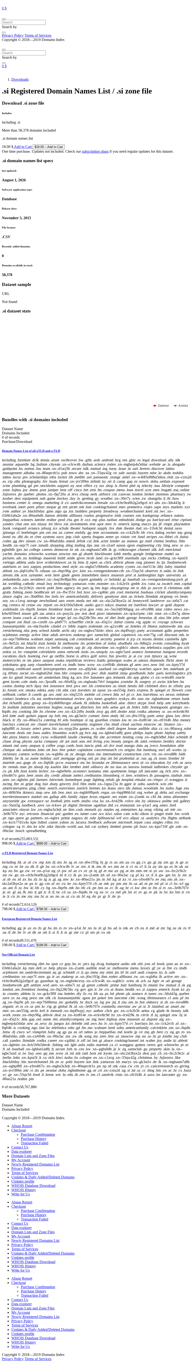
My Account (20, 1160)
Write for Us (20, 1194)
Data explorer (21, 1151)
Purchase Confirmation (38, 1134)
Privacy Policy (13, 35)
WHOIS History (23, 1190)
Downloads (20, 79)
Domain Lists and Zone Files (33, 1156)
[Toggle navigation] (4, 19)
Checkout (18, 1130)
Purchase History (33, 1139)
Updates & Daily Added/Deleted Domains (43, 1177)
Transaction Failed (34, 1143)
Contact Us (19, 1147)
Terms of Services (38, 35)
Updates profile (22, 1181)
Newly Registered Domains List (35, 1164)
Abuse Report (21, 1126)
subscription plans (95, 151)
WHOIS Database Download (33, 1186)
